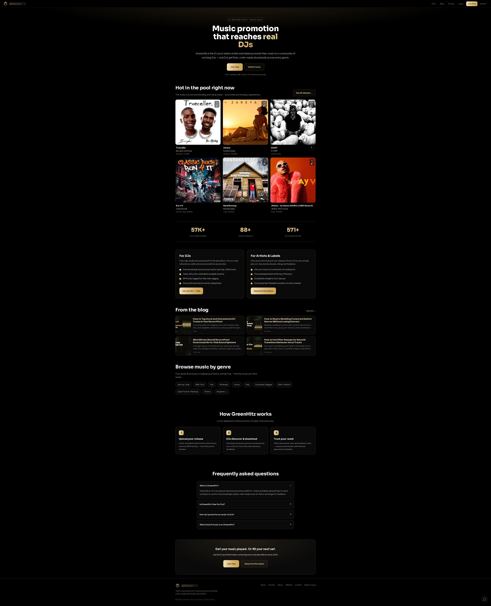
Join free (472, 3)
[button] (216, 141)
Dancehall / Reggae (263, 384)
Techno (207, 391)
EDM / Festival (284, 384)
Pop (212, 384)
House (236, 384)
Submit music (254, 67)
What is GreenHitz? (209, 485)
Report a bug (310, 585)
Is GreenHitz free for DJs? (212, 504)
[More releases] (312, 147)
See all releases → (304, 93)
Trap (247, 384)
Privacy (272, 585)
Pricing (451, 3)
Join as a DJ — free (191, 291)
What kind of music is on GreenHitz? (217, 524)
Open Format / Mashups (188, 391)
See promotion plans (263, 291)
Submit (483, 3)
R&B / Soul (200, 384)
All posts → (311, 311)
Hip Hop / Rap (183, 384)
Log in (461, 3)
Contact (298, 585)
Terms (280, 585)
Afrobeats (224, 384)
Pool (434, 3)
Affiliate (289, 585)
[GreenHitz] (14, 4)
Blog (442, 3)
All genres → (222, 391)
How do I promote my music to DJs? (217, 514)
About (263, 585)
